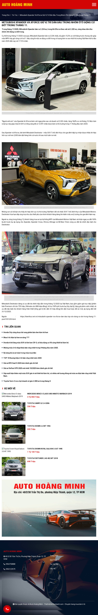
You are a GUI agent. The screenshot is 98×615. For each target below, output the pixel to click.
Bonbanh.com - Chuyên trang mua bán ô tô (69, 604)
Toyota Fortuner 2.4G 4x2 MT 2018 (42, 458)
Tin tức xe (54, 564)
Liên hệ (52, 569)
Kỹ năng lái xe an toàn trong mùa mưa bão (19, 353)
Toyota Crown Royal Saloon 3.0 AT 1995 (44, 449)
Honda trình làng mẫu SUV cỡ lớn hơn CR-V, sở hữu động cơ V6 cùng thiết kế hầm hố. (36, 343)
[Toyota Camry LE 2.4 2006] (13, 411)
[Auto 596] (21, 4)
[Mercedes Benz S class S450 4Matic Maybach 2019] (13, 395)
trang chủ (6, 15)
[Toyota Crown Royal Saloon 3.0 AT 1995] (13, 450)
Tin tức (15, 15)
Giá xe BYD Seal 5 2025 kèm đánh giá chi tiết (20, 363)
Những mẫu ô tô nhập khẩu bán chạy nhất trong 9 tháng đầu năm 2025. (30, 348)
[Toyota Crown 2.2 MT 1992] (13, 434)
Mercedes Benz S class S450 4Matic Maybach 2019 (49, 394)
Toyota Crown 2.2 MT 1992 (38, 426)
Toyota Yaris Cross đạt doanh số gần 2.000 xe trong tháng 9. (27, 381)
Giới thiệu (53, 560)
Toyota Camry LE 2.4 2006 (38, 403)
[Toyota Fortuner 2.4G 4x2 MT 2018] (13, 466)
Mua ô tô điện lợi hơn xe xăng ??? (16, 337)
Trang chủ (54, 556)
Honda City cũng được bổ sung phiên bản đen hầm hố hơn (25, 332)
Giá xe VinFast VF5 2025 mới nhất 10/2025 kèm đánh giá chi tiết (28, 368)
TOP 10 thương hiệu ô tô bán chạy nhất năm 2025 (22, 358)
